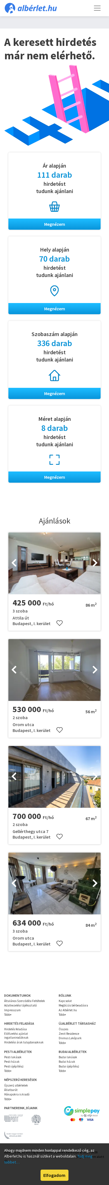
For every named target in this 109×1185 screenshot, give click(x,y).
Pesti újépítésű (13, 1066)
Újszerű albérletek (16, 1085)
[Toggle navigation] (97, 8)
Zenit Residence (69, 1034)
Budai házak (67, 1062)
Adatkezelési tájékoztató (20, 1005)
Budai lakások (68, 1057)
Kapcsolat (65, 1001)
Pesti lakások (13, 1057)
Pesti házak (12, 1062)
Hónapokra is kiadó (16, 1094)
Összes (63, 1029)
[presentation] (14, 563)
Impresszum (12, 1010)
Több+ (7, 1015)
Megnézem (54, 224)
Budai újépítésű (69, 1066)
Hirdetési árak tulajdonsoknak (24, 1042)
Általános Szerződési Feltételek (24, 1001)
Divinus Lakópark (70, 1038)
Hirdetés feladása (15, 1029)
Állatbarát (11, 1090)
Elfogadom (54, 1175)
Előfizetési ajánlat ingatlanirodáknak (16, 1035)
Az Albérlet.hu (68, 1010)
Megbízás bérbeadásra (73, 1005)
